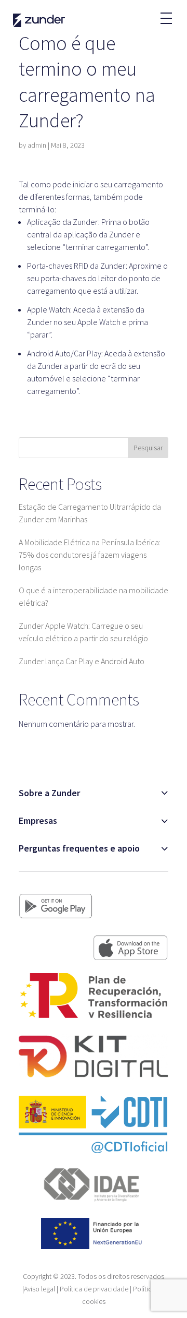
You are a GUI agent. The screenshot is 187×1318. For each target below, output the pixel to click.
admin (37, 145)
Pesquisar (148, 447)
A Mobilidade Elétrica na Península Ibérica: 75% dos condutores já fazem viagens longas (90, 554)
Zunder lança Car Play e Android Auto (81, 661)
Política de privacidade (94, 1288)
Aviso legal (39, 1288)
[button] (166, 13)
